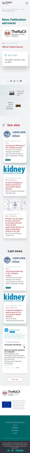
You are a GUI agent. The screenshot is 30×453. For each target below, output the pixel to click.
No (12, 450)
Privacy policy (19, 450)
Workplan (15, 427)
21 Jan (23, 345)
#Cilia (6, 365)
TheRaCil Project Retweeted (12, 342)
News (3, 43)
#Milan (10, 365)
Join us (15, 425)
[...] (6, 157)
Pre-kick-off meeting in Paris (20, 93)
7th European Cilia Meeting (12, 345)
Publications (13, 180)
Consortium (15, 430)
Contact (15, 433)
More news (15, 379)
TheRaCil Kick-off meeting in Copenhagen (9, 105)
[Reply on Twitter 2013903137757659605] (5, 368)
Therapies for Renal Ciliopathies (15, 422)
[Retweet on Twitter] (5, 342)
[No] (28, 447)
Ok (8, 450)
